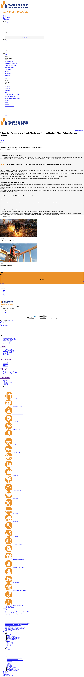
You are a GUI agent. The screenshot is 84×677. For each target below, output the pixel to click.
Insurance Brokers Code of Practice (11, 111)
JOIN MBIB (3, 321)
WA (3, 294)
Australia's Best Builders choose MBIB (10, 372)
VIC (3, 291)
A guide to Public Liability (7, 341)
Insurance (4, 325)
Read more (2, 242)
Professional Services (6, 333)
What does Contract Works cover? (9, 338)
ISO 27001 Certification (9, 108)
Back (7, 389)
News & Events (5, 366)
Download (2, 140)
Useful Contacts (7, 75)
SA (3, 293)
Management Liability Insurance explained (10, 343)
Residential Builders (6, 327)
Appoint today (4, 274)
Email (2, 283)
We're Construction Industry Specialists (10, 371)
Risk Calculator (5, 353)
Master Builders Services (9, 67)
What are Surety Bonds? (7, 340)
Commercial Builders (6, 328)
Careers (6, 92)
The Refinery (8, 310)
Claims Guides (7, 71)
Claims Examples (8, 73)
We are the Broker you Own (8, 373)
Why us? (3, 369)
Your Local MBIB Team (9, 61)
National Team (7, 90)
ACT (4, 295)
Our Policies (7, 104)
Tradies (4, 329)
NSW (4, 292)
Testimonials (7, 100)
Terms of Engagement (9, 109)
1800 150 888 (7, 17)
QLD (4, 290)
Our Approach (7, 88)
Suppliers (4, 330)
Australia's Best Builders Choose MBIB (12, 94)
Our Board (6, 102)
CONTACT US (4, 322)
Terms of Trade (5, 383)
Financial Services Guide (9, 106)
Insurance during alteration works (9, 342)
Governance (5, 378)
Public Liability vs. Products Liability (9, 339)
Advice (3, 347)
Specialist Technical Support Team (11, 63)
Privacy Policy (5, 381)
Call (83, 281)
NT (3, 297)
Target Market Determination (10, 113)
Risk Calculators (8, 69)
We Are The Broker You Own (10, 96)
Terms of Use (5, 384)
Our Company (7, 86)
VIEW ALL (24, 37)
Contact (1, 144)
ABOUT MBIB (6, 359)
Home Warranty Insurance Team (10, 65)
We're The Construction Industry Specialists (12, 98)
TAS (3, 296)
